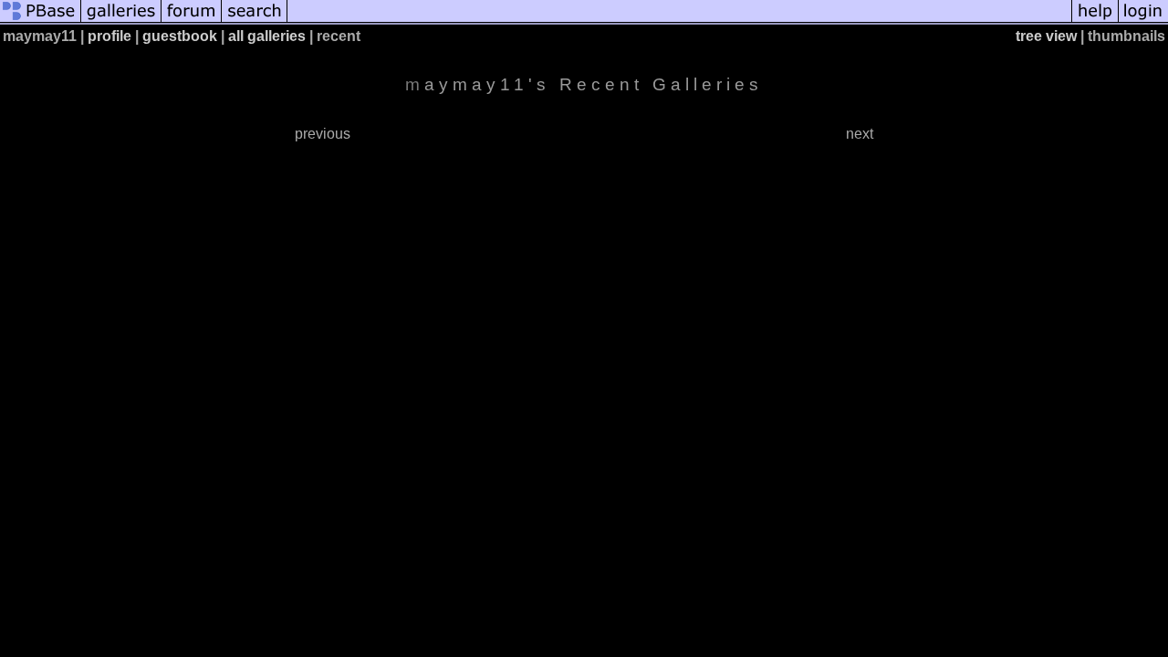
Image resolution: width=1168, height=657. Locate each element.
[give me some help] (1095, 20)
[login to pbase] (1143, 20)
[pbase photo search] (254, 20)
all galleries (267, 36)
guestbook (179, 36)
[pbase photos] (40, 20)
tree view (1046, 36)
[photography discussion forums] (192, 20)
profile (109, 36)
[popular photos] (679, 20)
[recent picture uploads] (121, 20)
